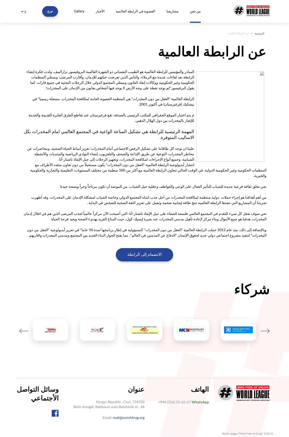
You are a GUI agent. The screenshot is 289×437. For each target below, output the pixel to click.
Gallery (79, 11)
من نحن (195, 11)
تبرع (50, 11)
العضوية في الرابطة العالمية (135, 11)
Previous (23, 331)
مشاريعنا (172, 11)
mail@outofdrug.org (128, 418)
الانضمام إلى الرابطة (144, 255)
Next (265, 331)
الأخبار (100, 11)
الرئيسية (259, 33)
